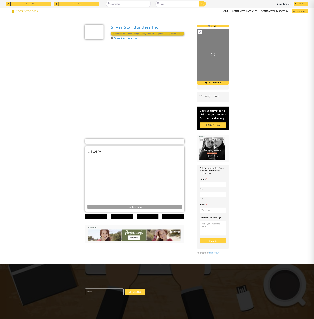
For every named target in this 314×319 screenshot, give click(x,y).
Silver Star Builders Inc (134, 27)
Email (203, 204)
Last (201, 199)
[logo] (24, 10)
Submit (212, 241)
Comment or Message (210, 218)
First (201, 189)
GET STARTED (135, 291)
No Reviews (214, 253)
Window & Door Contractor (125, 38)
